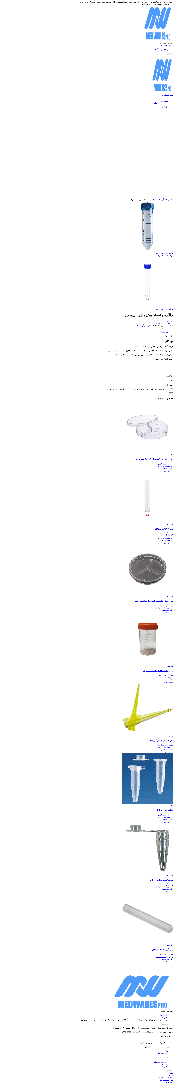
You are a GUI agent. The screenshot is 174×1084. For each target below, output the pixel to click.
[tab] (84, 332)
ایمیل (170, 385)
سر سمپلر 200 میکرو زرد (161, 740)
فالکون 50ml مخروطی (164, 253)
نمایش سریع (168, 471)
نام (171, 380)
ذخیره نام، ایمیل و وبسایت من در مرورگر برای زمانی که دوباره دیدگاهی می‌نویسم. (138, 389)
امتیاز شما (168, 359)
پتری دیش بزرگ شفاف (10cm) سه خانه (154, 459)
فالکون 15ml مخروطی (164, 309)
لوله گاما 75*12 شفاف (162, 949)
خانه (171, 200)
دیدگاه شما (168, 376)
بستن (171, 1073)
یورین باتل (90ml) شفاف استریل (158, 670)
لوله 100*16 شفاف (164, 529)
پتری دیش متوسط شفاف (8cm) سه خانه (154, 601)
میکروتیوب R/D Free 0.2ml (160, 880)
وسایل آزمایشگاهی (161, 49)
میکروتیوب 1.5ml (165, 810)
